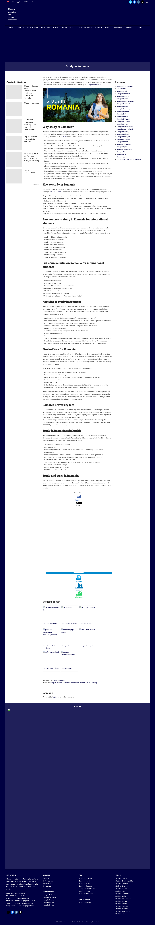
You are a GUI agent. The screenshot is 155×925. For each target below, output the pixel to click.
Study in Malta (122, 124)
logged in (55, 697)
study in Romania (123, 139)
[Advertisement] (77, 46)
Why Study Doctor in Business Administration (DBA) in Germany (74, 683)
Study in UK (121, 152)
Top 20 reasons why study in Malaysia (30, 139)
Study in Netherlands (29, 171)
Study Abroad (122, 91)
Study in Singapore (124, 144)
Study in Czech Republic (125, 101)
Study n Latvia (122, 157)
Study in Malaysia (123, 121)
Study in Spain (122, 147)
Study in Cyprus (59, 680)
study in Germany (123, 109)
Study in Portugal (123, 137)
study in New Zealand (125, 129)
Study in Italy (122, 114)
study (65, 137)
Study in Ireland (123, 111)
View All (36, 185)
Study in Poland (123, 134)
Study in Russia (122, 142)
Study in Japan (122, 116)
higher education (95, 85)
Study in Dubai (122, 106)
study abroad (56, 192)
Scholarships (121, 89)
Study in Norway (123, 132)
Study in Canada (123, 96)
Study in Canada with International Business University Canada (31, 92)
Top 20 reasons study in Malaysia (129, 159)
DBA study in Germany (125, 86)
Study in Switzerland (124, 149)
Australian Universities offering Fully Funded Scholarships (30, 125)
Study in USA (121, 154)
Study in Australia (31, 103)
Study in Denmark (123, 104)
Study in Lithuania (123, 119)
